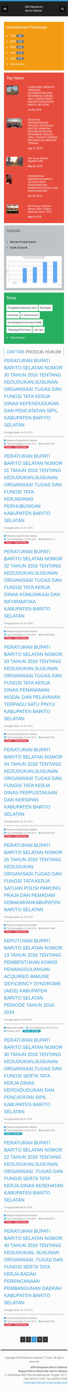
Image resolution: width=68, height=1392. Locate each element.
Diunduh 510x (48, 833)
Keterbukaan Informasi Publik (25, 322)
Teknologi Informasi (19, 329)
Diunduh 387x (13, 1031)
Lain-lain (38, 329)
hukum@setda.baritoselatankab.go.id (45, 1382)
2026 (13, 35)
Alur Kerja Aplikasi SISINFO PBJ (38, 160)
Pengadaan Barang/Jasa (22, 307)
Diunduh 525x (48, 443)
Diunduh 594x (48, 928)
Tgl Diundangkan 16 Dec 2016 (21, 443)
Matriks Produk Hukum (23, 241)
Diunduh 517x (48, 539)
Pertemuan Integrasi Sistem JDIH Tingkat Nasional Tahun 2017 (40, 208)
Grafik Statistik (18, 247)
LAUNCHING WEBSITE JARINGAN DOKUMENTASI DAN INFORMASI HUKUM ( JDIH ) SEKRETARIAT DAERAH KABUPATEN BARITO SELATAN (41, 96)
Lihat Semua (17, 64)
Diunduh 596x (48, 737)
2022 (13, 58)
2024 (13, 47)
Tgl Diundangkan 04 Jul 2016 (43, 1027)
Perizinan (13, 315)
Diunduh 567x (48, 1218)
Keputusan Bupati (15, 1027)
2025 (13, 41)
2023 (13, 52)
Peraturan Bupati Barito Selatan (21, 440)
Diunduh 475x (48, 1130)
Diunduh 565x (48, 634)
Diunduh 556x (48, 1321)
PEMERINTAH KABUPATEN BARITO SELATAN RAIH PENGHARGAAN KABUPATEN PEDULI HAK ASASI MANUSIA (43, 183)
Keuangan (45, 307)
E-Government (30, 315)
